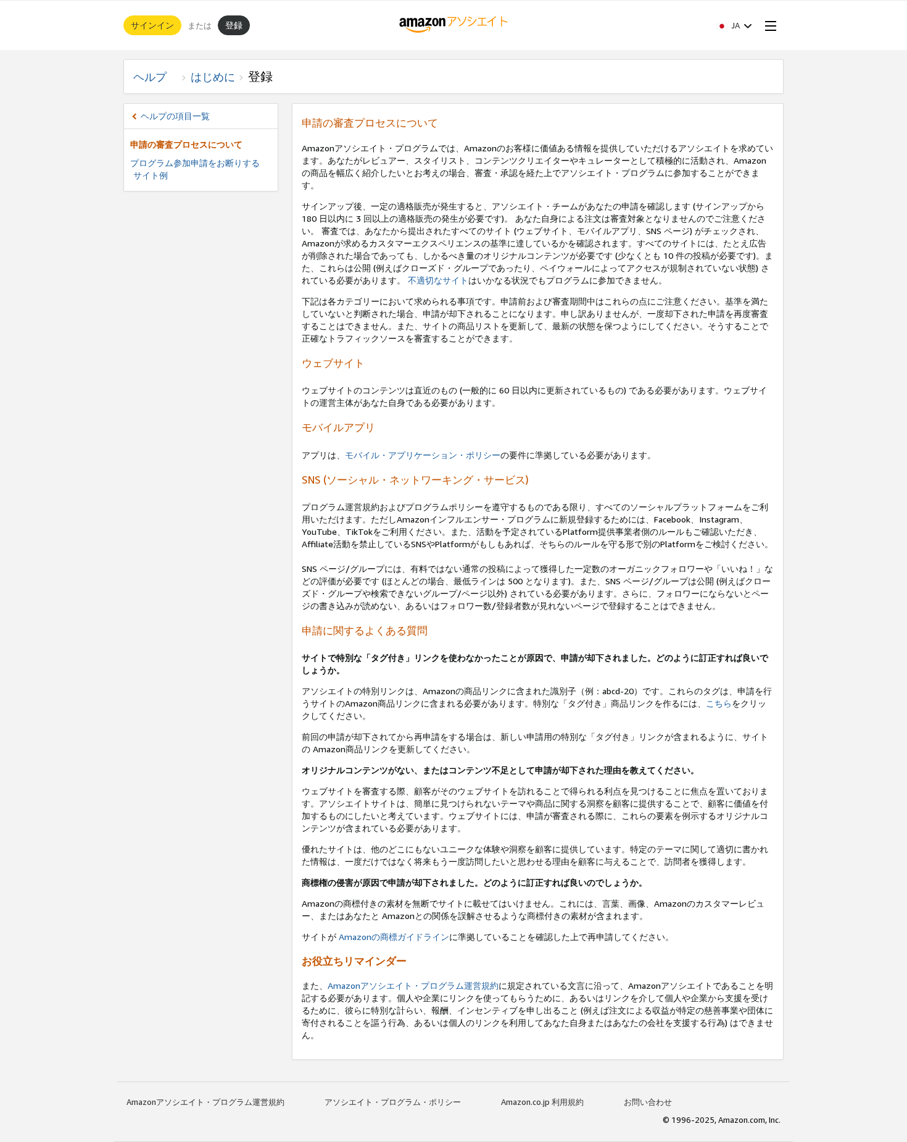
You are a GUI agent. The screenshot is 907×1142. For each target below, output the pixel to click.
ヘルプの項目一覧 (175, 116)
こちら (719, 703)
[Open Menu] (768, 25)
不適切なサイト (438, 280)
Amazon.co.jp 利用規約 (542, 1102)
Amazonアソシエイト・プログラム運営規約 (413, 985)
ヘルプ (155, 76)
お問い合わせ (648, 1102)
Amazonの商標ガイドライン (392, 936)
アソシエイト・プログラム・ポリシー (393, 1102)
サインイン (152, 25)
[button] (734, 25)
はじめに (213, 76)
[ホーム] (454, 25)
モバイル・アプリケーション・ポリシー (422, 455)
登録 (233, 25)
